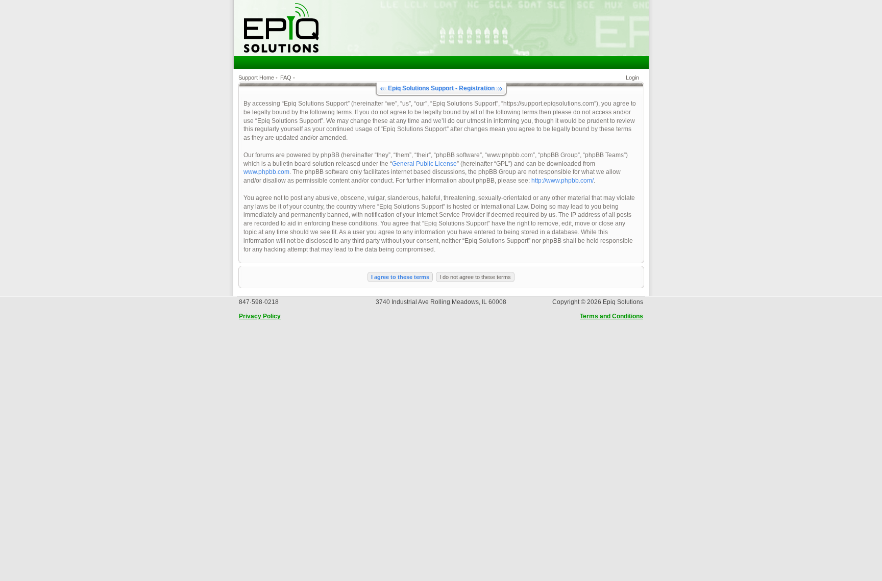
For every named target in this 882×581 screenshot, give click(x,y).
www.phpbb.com (266, 171)
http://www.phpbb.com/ (562, 180)
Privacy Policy (260, 316)
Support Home (256, 77)
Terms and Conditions (611, 316)
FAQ (285, 77)
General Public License (424, 163)
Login (632, 77)
